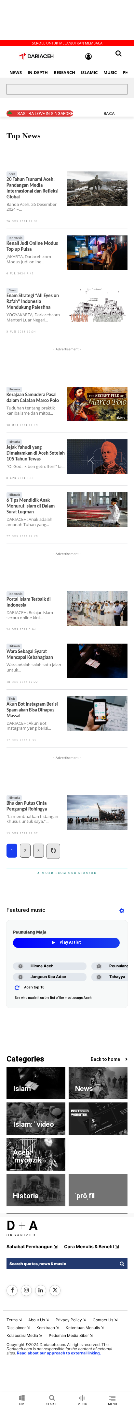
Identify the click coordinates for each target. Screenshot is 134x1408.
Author (55, 151)
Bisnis (104, 151)
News (12, 290)
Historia (14, 389)
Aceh (13, 151)
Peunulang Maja (30, 932)
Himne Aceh (42, 965)
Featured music (26, 910)
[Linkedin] (40, 1290)
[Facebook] (12, 1290)
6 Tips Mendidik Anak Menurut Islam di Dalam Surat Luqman (31, 506)
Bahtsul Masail (80, 151)
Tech (11, 698)
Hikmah (14, 495)
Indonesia (15, 238)
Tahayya (117, 976)
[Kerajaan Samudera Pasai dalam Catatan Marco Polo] (97, 404)
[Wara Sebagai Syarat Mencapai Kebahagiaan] (97, 661)
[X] (54, 1290)
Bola (120, 151)
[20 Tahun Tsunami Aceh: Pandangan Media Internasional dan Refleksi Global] (97, 188)
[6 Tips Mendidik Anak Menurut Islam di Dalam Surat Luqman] (97, 509)
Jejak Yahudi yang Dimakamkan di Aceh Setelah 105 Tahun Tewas (36, 453)
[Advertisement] (59, 21)
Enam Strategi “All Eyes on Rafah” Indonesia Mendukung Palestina (33, 302)
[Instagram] (26, 1290)
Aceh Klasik (33, 151)
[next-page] (53, 851)
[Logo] (36, 56)
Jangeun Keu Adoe (48, 976)
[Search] (121, 1263)
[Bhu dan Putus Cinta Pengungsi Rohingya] (97, 812)
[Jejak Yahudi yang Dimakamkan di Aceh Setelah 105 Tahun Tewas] (97, 456)
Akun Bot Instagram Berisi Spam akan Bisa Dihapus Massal (32, 710)
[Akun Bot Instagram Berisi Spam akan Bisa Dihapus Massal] (97, 713)
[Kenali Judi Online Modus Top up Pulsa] (97, 252)
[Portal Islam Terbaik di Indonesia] (97, 608)
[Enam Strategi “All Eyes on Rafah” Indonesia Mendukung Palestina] (97, 305)
